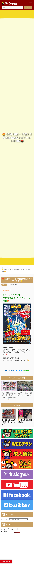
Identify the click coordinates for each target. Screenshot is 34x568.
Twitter (19, 370)
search (28, 7)
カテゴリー (5, 519)
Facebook (10, 370)
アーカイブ (5, 529)
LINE (27, 370)
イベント (4, 284)
